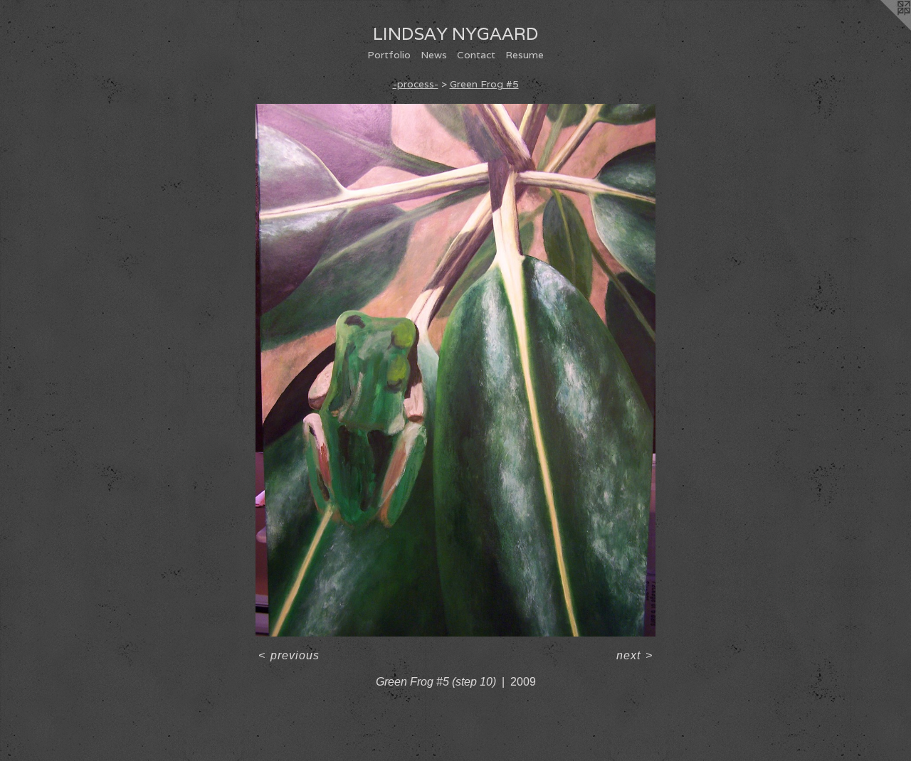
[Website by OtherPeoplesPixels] (882, 28)
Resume (524, 54)
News (434, 54)
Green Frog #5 (484, 84)
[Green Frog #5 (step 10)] (455, 370)
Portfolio (389, 54)
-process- (415, 84)
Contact (476, 54)
